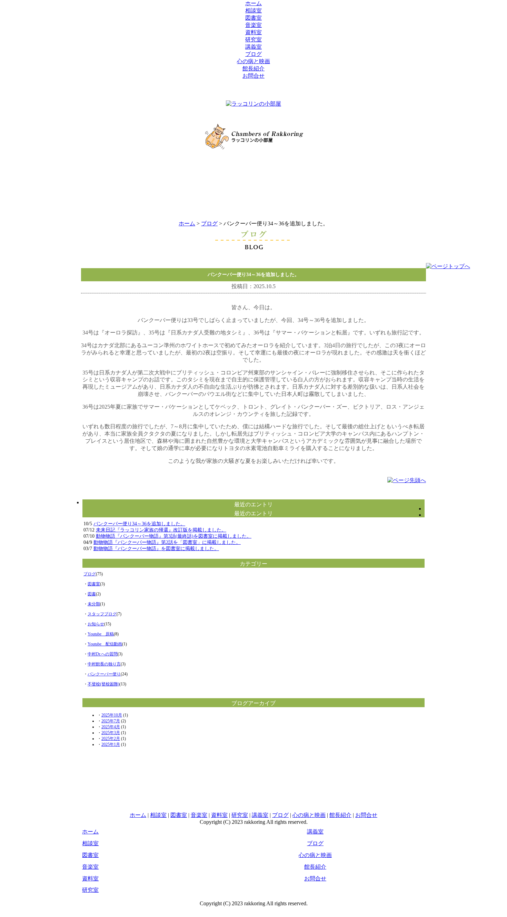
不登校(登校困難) (103, 684)
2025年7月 (110, 721)
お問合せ (253, 76)
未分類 (94, 604)
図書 (92, 594)
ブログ (253, 54)
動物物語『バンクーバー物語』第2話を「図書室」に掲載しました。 (167, 542)
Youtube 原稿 (101, 634)
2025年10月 (111, 715)
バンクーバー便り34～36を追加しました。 (139, 523)
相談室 (253, 10)
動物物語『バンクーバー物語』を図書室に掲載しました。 (156, 548)
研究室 (253, 39)
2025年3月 (110, 732)
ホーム (253, 3)
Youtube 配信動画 (105, 644)
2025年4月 (110, 726)
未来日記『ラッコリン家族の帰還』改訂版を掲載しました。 (161, 530)
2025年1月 (110, 744)
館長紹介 (253, 68)
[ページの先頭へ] (406, 480)
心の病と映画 (253, 61)
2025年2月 (110, 738)
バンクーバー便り (104, 674)
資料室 (253, 32)
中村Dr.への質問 (103, 654)
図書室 (253, 18)
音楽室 (253, 25)
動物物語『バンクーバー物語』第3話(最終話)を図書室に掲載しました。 (173, 536)
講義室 (253, 47)
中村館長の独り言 (104, 664)
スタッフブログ (102, 614)
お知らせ (96, 624)
